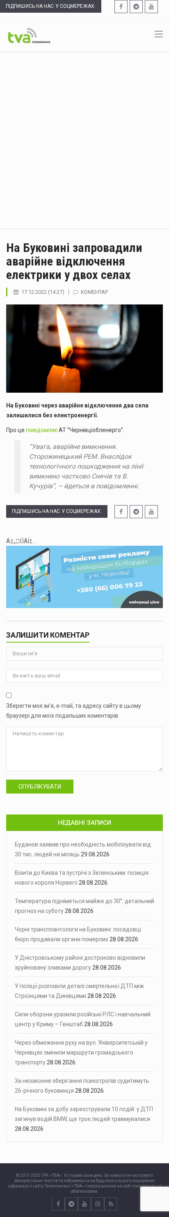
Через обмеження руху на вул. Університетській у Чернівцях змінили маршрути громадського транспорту (81, 1052)
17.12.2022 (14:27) (42, 292)
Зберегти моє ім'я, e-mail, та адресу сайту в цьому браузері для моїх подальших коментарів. (73, 710)
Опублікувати (39, 786)
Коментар (94, 292)
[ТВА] (29, 35)
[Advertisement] (84, 139)
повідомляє (41, 430)
